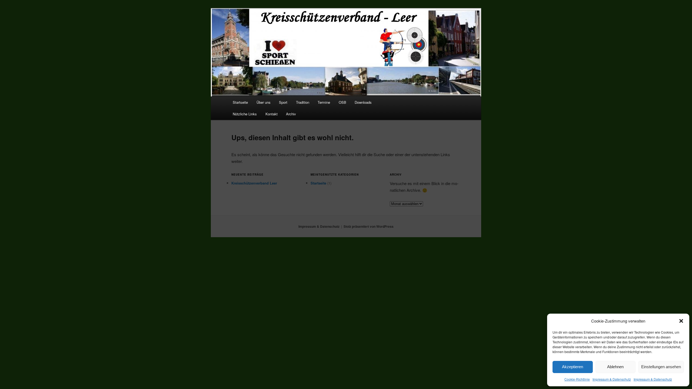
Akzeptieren (572, 366)
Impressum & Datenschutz (612, 379)
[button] (681, 321)
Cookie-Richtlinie (577, 379)
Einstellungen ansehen (661, 366)
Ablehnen (615, 366)
